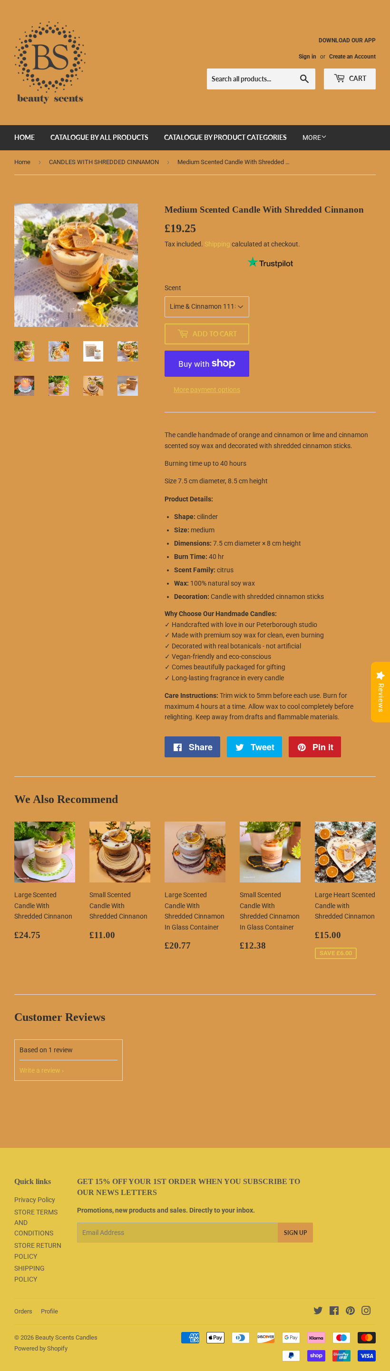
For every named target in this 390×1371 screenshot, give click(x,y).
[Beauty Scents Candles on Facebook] (334, 1312)
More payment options (207, 389)
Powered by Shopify (41, 1348)
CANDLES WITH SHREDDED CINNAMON (104, 162)
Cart (357, 78)
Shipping (217, 244)
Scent (173, 288)
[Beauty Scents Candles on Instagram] (366, 1312)
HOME (24, 137)
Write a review (40, 1070)
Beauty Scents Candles (66, 1337)
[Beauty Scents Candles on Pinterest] (350, 1312)
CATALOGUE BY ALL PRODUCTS (99, 137)
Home (22, 162)
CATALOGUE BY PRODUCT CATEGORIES (225, 137)
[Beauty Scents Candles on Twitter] (318, 1312)
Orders (23, 1311)
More (311, 137)
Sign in (307, 56)
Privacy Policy (34, 1200)
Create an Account (352, 56)
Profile (49, 1311)
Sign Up (295, 1232)
